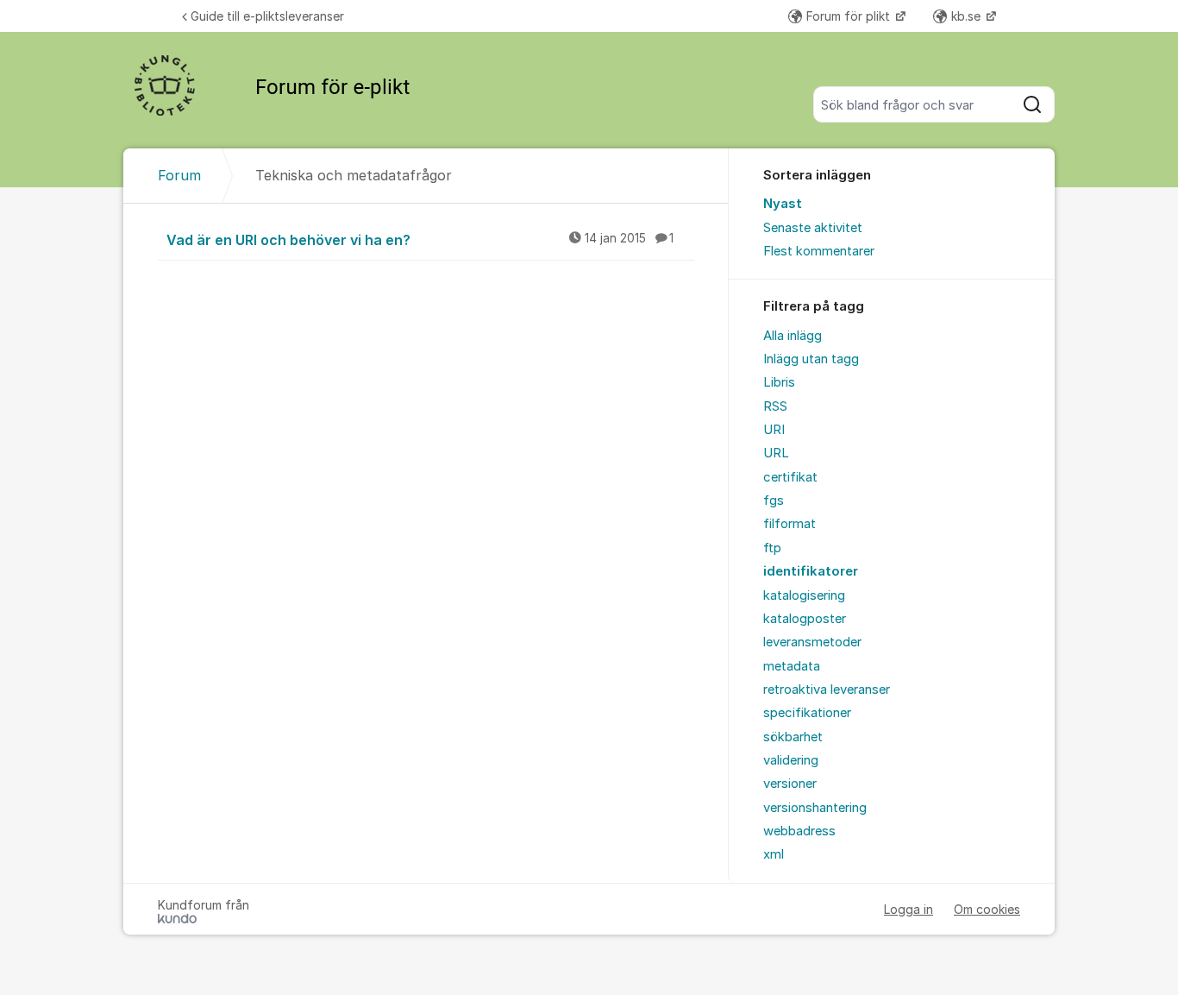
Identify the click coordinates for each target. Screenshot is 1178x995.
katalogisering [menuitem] (804, 595)
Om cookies (987, 909)
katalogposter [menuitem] (804, 619)
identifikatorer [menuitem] (810, 571)
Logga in (908, 909)
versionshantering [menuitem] (815, 808)
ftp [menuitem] (772, 548)
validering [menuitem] (790, 760)
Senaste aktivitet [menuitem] (812, 228)
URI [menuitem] (774, 430)
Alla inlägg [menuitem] (792, 335)
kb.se (967, 16)
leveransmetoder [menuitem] (812, 642)
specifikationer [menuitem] (807, 713)
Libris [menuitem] (779, 382)
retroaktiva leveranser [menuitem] (826, 689)
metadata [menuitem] (791, 666)
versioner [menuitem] (790, 783)
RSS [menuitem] (775, 406)
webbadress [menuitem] (799, 831)
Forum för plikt (849, 16)
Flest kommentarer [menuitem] (818, 251)
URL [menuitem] (776, 453)
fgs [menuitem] (773, 500)
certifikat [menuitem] (790, 477)
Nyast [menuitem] (782, 203)
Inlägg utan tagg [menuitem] (811, 359)
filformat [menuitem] (789, 524)
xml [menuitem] (773, 854)
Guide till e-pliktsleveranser (267, 16)
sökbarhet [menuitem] (793, 737)
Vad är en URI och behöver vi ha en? (420, 240)
